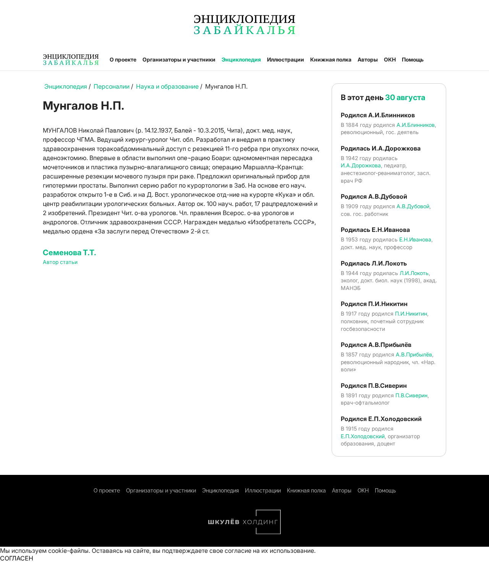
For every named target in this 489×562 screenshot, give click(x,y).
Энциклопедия (241, 59)
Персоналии (112, 86)
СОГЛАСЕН (16, 558)
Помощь (413, 59)
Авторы (368, 59)
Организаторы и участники (178, 59)
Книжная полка (330, 59)
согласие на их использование (269, 550)
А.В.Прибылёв (414, 354)
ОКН (390, 59)
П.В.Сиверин (411, 395)
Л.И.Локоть (414, 273)
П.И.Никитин (411, 313)
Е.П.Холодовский (363, 436)
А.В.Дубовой (413, 206)
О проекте (123, 59)
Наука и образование (167, 86)
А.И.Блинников (416, 124)
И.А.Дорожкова (361, 165)
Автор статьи (60, 262)
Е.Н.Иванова (415, 239)
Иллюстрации (285, 59)
